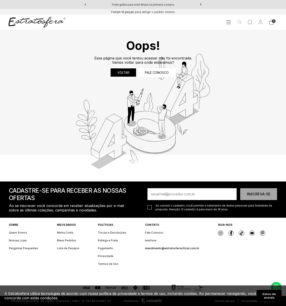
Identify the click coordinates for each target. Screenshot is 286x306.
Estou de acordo (269, 295)
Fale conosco (157, 72)
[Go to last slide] (85, 4)
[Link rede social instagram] (220, 233)
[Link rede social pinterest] (262, 233)
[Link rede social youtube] (252, 233)
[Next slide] (200, 4)
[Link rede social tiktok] (241, 233)
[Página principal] (36, 22)
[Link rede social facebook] (231, 233)
